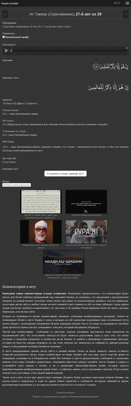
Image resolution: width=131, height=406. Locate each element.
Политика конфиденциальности (84, 396)
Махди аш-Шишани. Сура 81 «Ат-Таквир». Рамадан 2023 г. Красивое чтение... (64, 275)
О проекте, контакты (65, 392)
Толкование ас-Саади (14, 131)
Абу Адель (8, 120)
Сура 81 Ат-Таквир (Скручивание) (86, 215)
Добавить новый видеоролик (16, 185)
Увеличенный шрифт (17, 37)
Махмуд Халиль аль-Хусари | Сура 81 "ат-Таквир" (41, 245)
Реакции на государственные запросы (50, 396)
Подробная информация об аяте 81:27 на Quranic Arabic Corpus (37, 26)
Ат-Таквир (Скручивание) (52, 14)
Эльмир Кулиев (10, 110)
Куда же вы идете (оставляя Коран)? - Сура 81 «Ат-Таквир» (86, 245)
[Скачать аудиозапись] (127, 48)
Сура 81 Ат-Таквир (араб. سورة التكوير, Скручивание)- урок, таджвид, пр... (41, 215)
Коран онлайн (9, 3)
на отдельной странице (83, 384)
